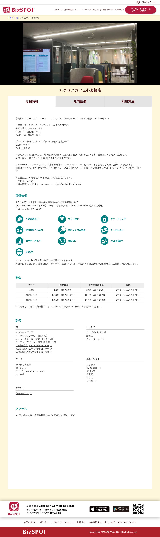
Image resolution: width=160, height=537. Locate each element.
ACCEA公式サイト (127, 522)
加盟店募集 (120, 10)
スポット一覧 (13, 18)
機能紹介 (71, 10)
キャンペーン (79, 10)
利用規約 (81, 522)
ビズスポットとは (60, 10)
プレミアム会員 (90, 10)
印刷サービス (22, 393)
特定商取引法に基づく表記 (102, 522)
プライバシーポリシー (63, 522)
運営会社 (44, 522)
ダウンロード (111, 10)
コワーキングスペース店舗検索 (143, 10)
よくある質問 (101, 10)
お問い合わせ (30, 522)
